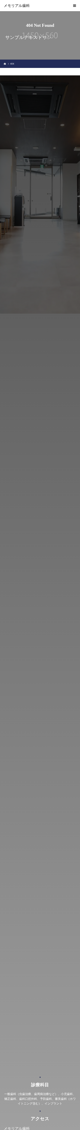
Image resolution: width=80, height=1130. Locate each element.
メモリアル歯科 (17, 6)
